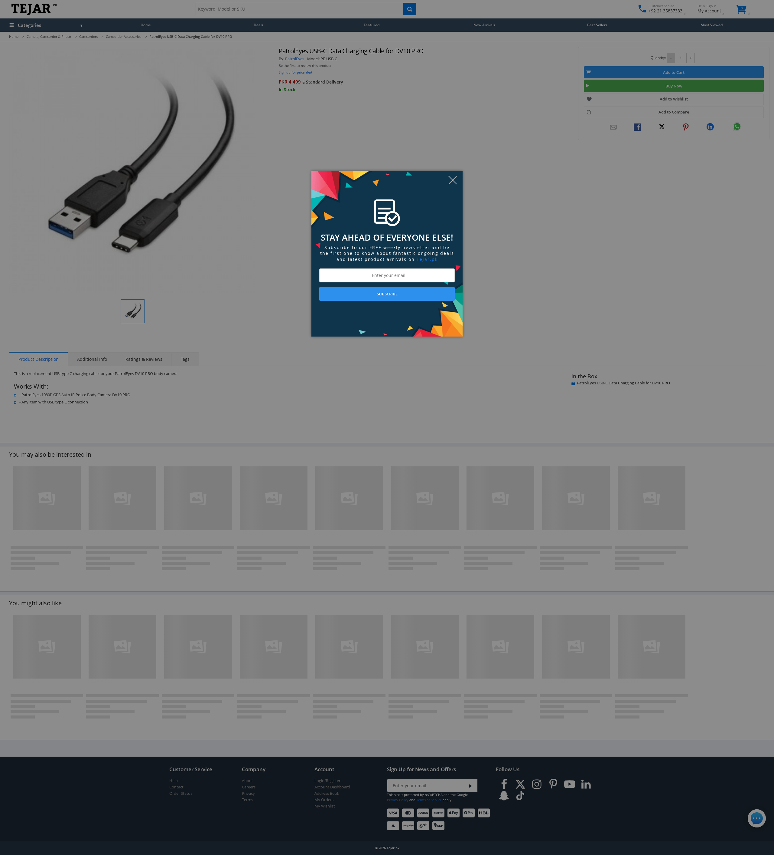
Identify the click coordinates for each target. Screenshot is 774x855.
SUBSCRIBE (387, 294)
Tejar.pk (427, 259)
